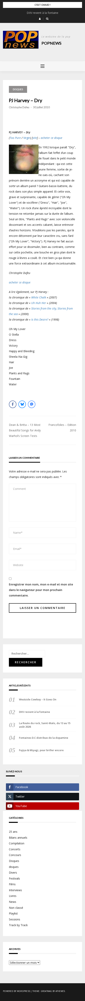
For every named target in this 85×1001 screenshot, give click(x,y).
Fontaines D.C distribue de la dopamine (43, 737)
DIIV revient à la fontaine (42, 13)
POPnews (51, 43)
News (12, 902)
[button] (40, 19)
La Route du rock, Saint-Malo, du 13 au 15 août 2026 (44, 724)
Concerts (14, 849)
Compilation (16, 843)
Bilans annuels (18, 837)
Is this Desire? (39, 319)
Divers (13, 872)
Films (12, 884)
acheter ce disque (51, 138)
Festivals (14, 878)
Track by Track (18, 925)
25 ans (13, 832)
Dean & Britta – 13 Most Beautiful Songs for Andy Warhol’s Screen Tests (25, 430)
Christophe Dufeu (19, 107)
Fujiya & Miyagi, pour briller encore (41, 750)
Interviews (15, 890)
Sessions (14, 919)
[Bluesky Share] (22, 404)
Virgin (26, 138)
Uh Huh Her (38, 303)
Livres (12, 896)
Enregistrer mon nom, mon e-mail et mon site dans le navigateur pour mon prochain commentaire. (41, 589)
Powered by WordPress (16, 991)
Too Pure (15, 138)
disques (14, 867)
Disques (18, 89)
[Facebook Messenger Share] (31, 404)
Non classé (16, 908)
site (35, 138)
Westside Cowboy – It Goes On (37, 699)
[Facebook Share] (12, 404)
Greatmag (46, 991)
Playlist (13, 913)
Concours (15, 855)
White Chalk (38, 297)
